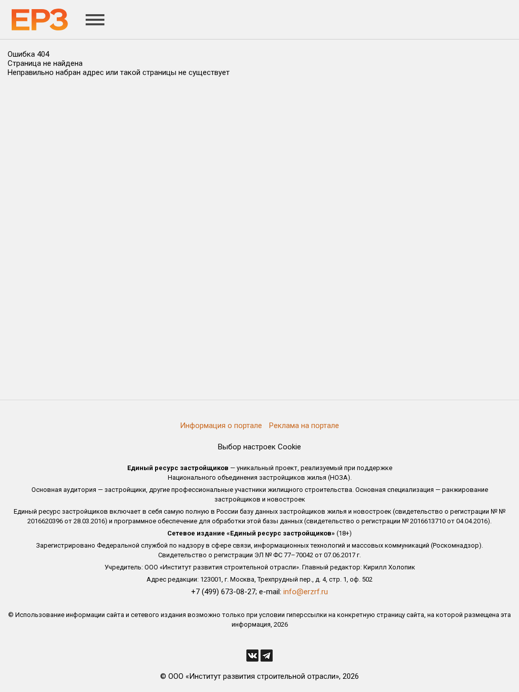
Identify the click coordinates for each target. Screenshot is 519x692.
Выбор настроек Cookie (259, 446)
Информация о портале (221, 425)
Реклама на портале (304, 425)
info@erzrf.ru (305, 591)
